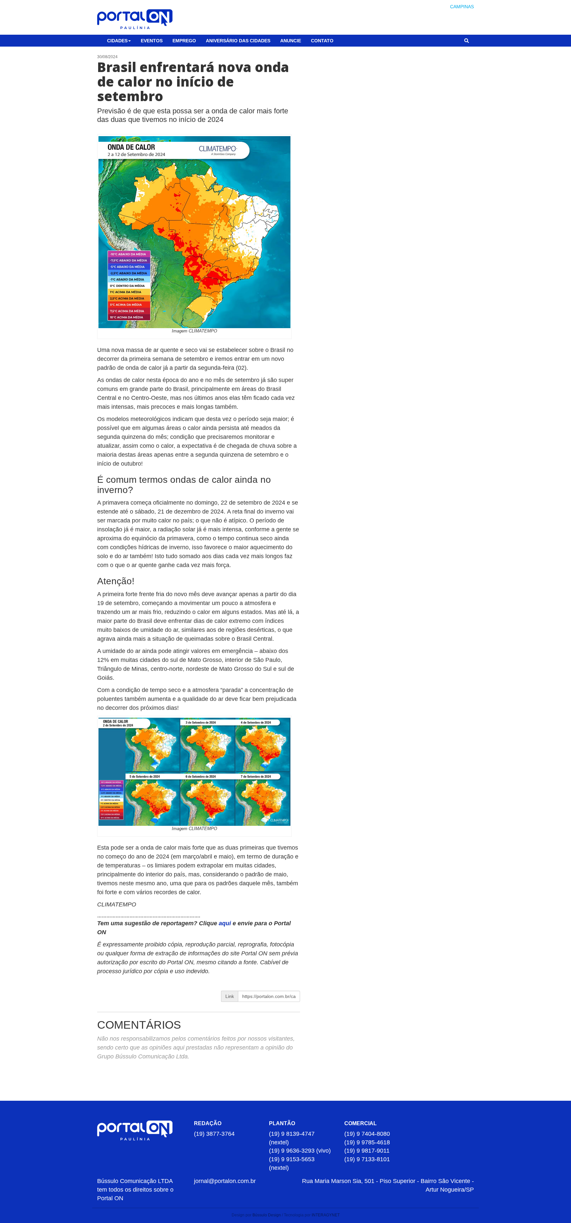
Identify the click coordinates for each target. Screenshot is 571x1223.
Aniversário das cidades (238, 40)
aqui (226, 923)
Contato (322, 40)
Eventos (152, 40)
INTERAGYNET (326, 1215)
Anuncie (290, 40)
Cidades (117, 40)
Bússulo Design (266, 1215)
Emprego (184, 40)
